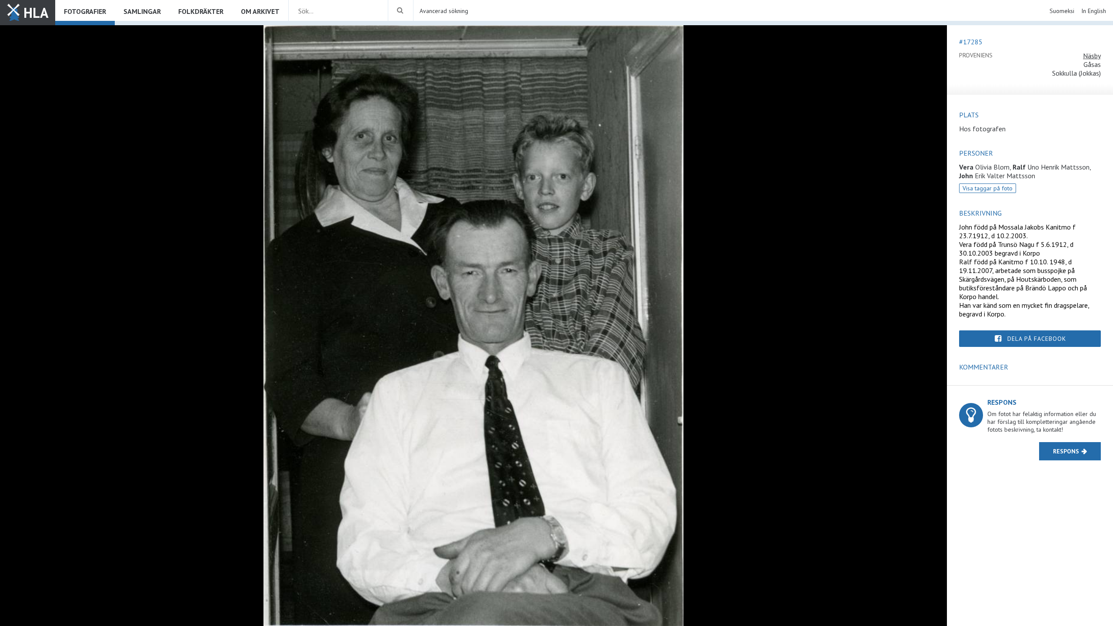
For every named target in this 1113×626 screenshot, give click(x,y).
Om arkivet (260, 11)
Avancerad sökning (444, 11)
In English (1093, 11)
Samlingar (142, 11)
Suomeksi (1062, 11)
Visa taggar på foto (988, 188)
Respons (1066, 451)
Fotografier (85, 11)
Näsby (1092, 55)
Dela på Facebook (1036, 339)
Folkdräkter (200, 11)
